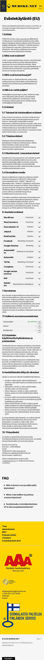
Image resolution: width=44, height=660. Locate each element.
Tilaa (4, 526)
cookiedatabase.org (9, 461)
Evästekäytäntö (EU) (11, 541)
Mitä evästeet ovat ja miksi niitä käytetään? (20, 486)
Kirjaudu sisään (9, 535)
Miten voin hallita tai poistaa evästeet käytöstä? (19, 496)
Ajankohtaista (8, 529)
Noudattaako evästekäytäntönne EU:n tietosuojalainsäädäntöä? (20, 505)
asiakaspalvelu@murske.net (14, 591)
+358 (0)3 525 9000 (11, 593)
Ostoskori (6, 538)
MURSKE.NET (14, 639)
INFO (4, 532)
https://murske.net (22, 39)
